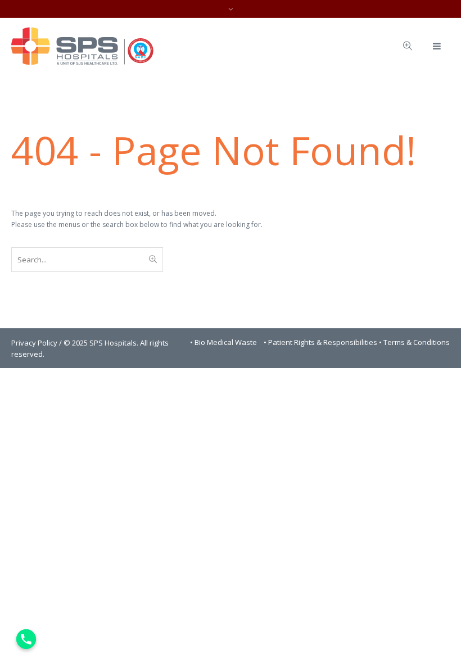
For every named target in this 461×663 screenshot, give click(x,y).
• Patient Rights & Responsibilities (321, 342)
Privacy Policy (34, 343)
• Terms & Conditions (414, 342)
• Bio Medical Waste (224, 342)
